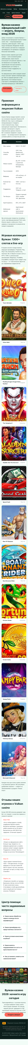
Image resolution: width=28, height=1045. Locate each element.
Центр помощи (16, 12)
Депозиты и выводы (6, 9)
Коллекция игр (23, 9)
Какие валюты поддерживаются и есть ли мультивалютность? (12, 947)
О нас (8, 12)
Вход (8, 16)
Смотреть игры (18, 89)
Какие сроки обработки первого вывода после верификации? (12, 918)
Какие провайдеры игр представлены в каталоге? (12, 928)
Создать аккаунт (14, 1015)
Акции (23, 12)
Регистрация (18, 16)
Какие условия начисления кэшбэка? (13, 937)
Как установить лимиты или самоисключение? (13, 957)
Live (4, 12)
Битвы (15, 9)
